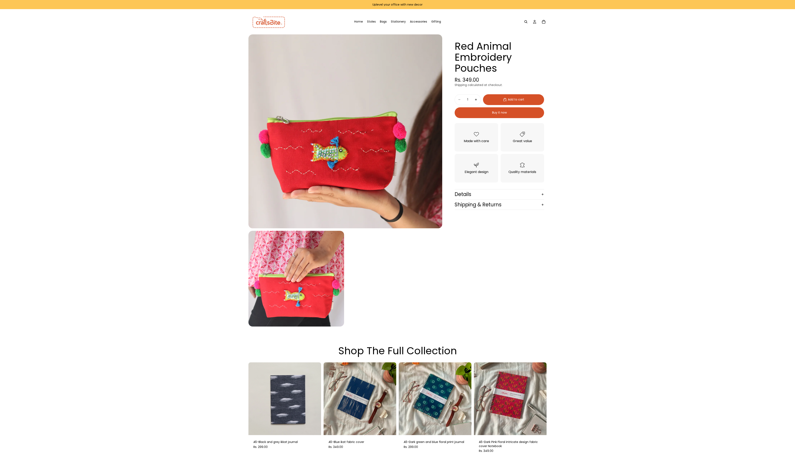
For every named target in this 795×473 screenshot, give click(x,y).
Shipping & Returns (478, 204)
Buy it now (499, 112)
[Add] (314, 428)
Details (463, 194)
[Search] (525, 21)
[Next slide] (315, 398)
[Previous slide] (254, 398)
